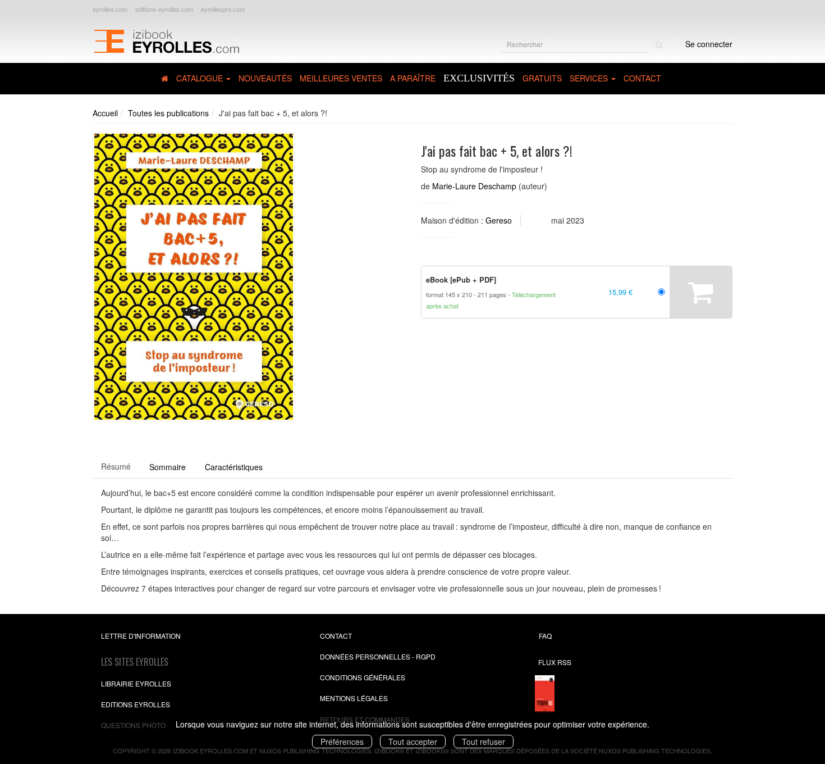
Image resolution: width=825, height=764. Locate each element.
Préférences (342, 741)
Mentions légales (354, 698)
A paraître (413, 78)
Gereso (498, 220)
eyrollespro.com (223, 8)
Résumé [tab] (116, 466)
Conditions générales (362, 677)
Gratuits (542, 78)
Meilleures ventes (341, 78)
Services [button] (590, 78)
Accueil (105, 113)
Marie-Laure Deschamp (474, 186)
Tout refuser (483, 741)
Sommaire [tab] (167, 466)
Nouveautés (265, 78)
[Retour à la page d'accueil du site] (166, 39)
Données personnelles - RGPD (378, 656)
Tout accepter (412, 741)
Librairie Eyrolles (136, 683)
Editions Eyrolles (135, 704)
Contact (642, 78)
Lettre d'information (141, 635)
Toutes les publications (168, 113)
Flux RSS (554, 662)
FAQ (545, 635)
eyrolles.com (110, 8)
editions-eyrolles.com (164, 8)
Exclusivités (479, 78)
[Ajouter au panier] (701, 292)
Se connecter (708, 43)
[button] (194, 276)
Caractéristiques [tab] (234, 466)
